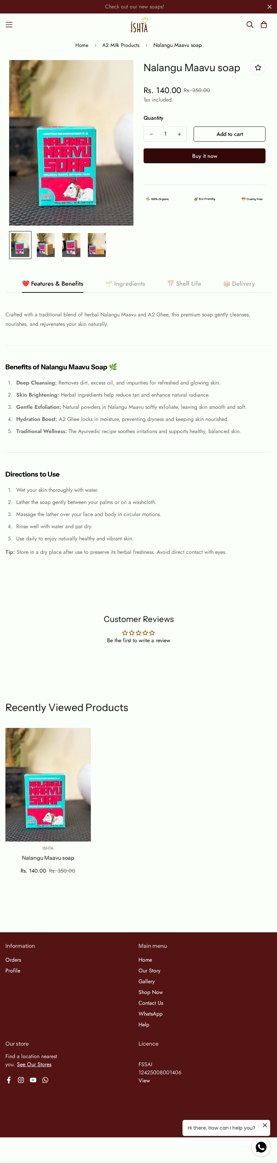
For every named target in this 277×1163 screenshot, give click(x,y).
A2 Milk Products (121, 45)
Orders (13, 960)
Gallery (146, 981)
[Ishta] (138, 24)
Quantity (153, 118)
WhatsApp (150, 1014)
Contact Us (150, 1003)
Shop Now (150, 992)
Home (82, 45)
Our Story (149, 970)
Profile (12, 970)
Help (143, 1024)
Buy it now (204, 156)
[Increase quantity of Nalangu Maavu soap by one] (179, 134)
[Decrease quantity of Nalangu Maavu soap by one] (151, 134)
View (144, 1080)
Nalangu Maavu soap (48, 857)
